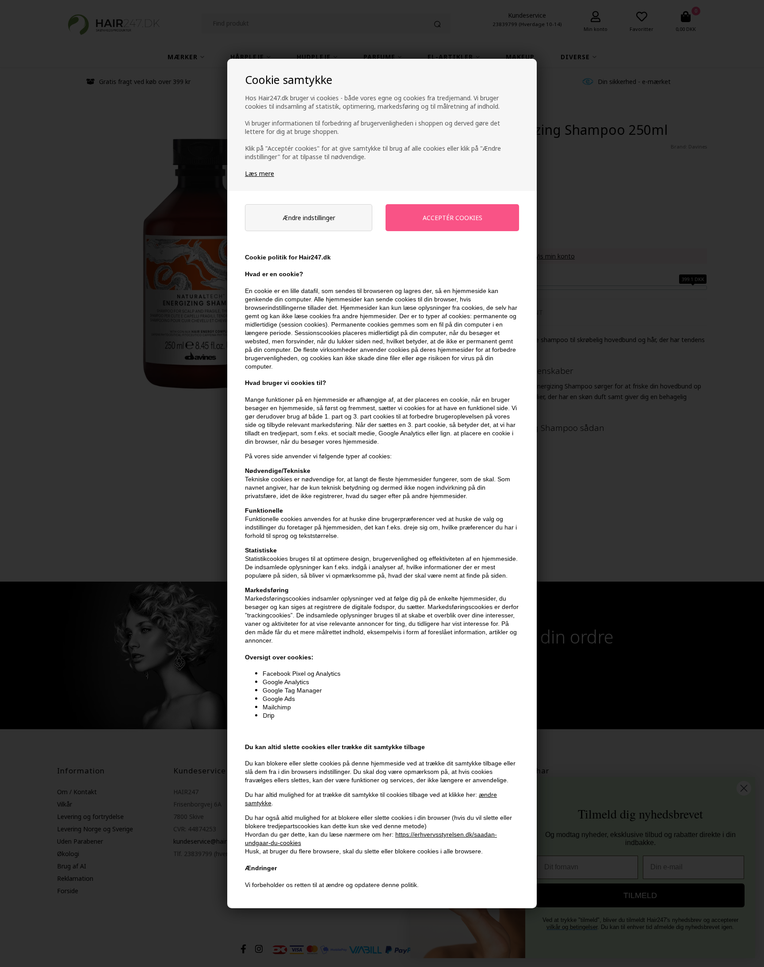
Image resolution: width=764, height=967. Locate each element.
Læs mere (259, 173)
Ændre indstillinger (309, 217)
